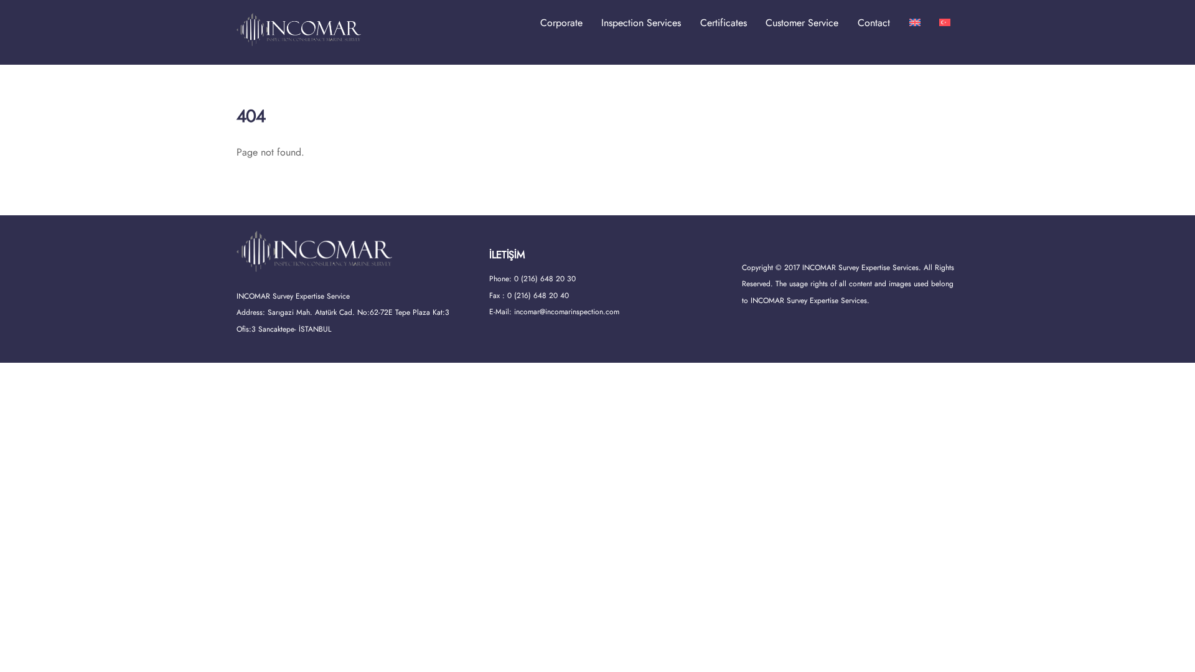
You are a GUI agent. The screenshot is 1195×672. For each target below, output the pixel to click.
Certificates (723, 23)
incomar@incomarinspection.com (566, 311)
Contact (874, 23)
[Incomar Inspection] (299, 40)
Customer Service (802, 23)
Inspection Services (641, 23)
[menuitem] (915, 23)
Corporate (561, 23)
